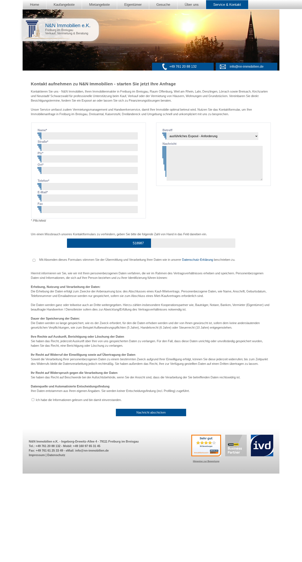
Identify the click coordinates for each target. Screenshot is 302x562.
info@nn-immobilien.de (247, 66)
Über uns (192, 4)
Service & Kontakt (227, 4)
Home (34, 4)
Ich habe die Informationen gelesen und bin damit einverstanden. (79, 400)
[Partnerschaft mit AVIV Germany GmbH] (236, 455)
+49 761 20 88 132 (183, 66)
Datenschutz (56, 455)
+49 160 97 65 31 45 (86, 446)
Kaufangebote (64, 4)
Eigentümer (133, 4)
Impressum (37, 455)
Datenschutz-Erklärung (197, 259)
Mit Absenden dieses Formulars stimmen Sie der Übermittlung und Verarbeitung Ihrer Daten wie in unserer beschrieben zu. (136, 259)
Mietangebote (99, 4)
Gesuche (163, 4)
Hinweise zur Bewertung (206, 461)
